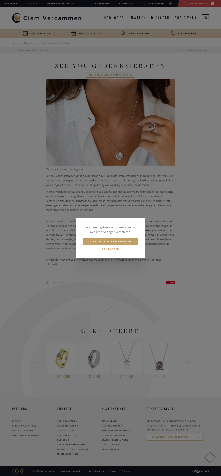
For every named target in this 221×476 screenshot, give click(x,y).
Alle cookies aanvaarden (111, 241)
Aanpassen (111, 249)
